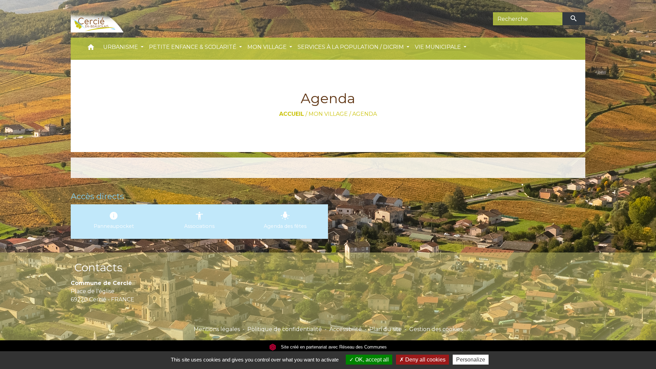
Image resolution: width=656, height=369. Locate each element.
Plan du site (385, 329)
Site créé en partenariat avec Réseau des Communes (333, 347)
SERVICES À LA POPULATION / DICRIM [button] (351, 47)
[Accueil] (108, 18)
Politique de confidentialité (284, 329)
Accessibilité (345, 329)
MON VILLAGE (328, 114)
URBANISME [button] (121, 47)
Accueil (291, 114)
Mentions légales (217, 329)
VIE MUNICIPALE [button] (438, 47)
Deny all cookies (425, 360)
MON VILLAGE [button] (267, 47)
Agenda (364, 114)
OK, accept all (371, 360)
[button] (90, 48)
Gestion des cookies (436, 329)
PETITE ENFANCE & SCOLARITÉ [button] (193, 47)
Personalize (470, 360)
